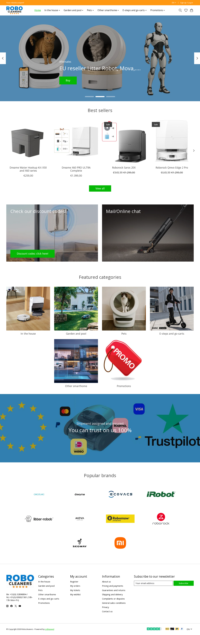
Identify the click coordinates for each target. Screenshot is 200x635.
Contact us (107, 611)
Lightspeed (49, 629)
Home (37, 10)
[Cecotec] (39, 495)
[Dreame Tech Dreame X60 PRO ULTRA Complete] (76, 142)
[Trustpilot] (154, 629)
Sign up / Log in (186, 2)
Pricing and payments (112, 585)
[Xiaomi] (120, 543)
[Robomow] (120, 519)
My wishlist (75, 594)
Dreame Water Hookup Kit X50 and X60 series (28, 169)
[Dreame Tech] (79, 495)
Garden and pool (76, 333)
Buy (70, 80)
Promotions (124, 386)
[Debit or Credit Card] (172, 629)
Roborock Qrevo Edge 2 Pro (172, 167)
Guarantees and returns (113, 590)
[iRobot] (161, 495)
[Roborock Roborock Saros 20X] (124, 142)
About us (106, 581)
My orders (75, 585)
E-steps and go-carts (171, 333)
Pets (124, 333)
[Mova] (79, 519)
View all (100, 188)
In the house (28, 333)
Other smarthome (76, 386)
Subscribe (183, 583)
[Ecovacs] (120, 495)
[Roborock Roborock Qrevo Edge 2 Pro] (172, 142)
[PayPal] (167, 629)
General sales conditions (114, 602)
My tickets (75, 590)
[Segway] (79, 543)
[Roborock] (161, 519)
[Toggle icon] (180, 10)
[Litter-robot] (39, 519)
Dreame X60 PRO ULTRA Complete (76, 169)
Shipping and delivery (112, 594)
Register (74, 581)
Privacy (105, 607)
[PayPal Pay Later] (177, 629)
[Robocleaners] (14, 10)
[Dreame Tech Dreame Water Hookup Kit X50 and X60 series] (28, 142)
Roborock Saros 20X (124, 167)
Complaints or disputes (113, 598)
